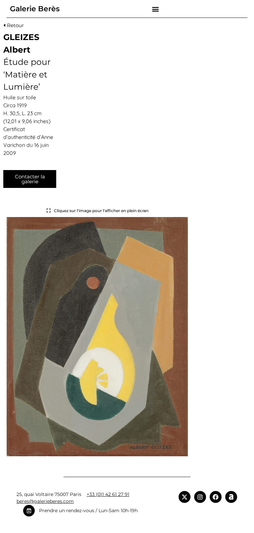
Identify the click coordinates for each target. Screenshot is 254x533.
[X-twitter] (184, 497)
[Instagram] (200, 497)
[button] (155, 8)
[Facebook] (216, 497)
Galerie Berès (35, 8)
